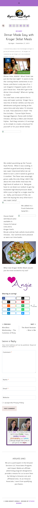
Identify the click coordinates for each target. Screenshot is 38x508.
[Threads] (17, 25)
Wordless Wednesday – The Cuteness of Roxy (9, 328)
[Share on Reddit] (9, 305)
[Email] (27, 25)
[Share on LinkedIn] (9, 309)
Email (5, 389)
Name (6, 380)
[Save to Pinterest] (23, 302)
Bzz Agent (19, 31)
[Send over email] (23, 305)
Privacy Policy (18, 403)
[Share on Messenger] (23, 313)
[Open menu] (19, 3)
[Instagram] (13, 25)
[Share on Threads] (9, 302)
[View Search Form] (3, 25)
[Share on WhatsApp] (23, 309)
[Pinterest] (24, 25)
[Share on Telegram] (9, 313)
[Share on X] (23, 298)
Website (6, 397)
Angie (12, 43)
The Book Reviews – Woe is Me (29, 327)
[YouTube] (20, 25)
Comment (7, 352)
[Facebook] (10, 25)
